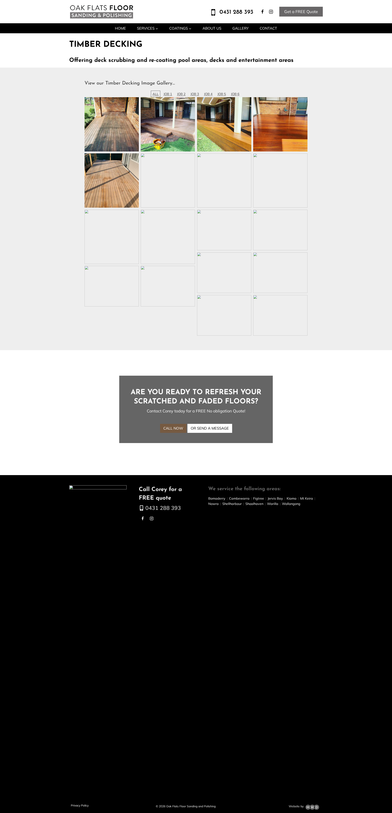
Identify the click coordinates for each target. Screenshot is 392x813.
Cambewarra (239, 498)
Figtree (257, 498)
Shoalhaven (254, 504)
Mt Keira (306, 498)
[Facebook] (262, 11)
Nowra (213, 504)
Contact (268, 28)
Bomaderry (216, 498)
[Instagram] (271, 11)
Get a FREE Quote (301, 11)
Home (120, 28)
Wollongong (291, 504)
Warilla (272, 504)
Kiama (291, 498)
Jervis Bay (275, 498)
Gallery (240, 28)
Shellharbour (232, 504)
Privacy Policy (80, 805)
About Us (212, 28)
